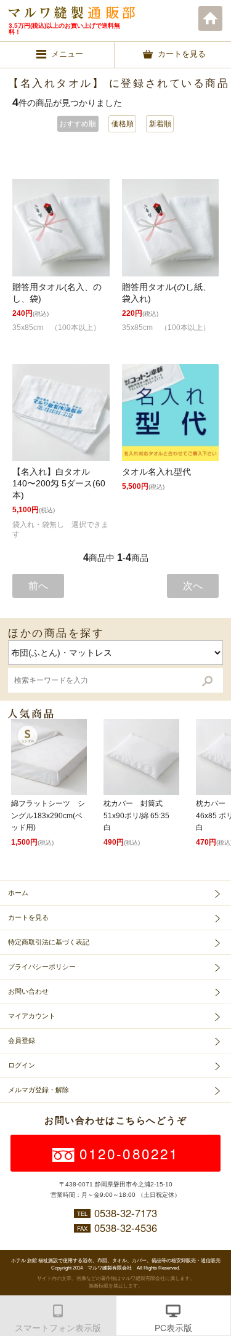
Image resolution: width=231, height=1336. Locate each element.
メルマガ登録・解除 (38, 1089)
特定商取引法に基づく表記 (48, 942)
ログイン (21, 1065)
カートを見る (28, 917)
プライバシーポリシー (42, 966)
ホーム (210, 18)
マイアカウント (31, 1016)
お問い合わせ (28, 991)
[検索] (207, 680)
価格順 (122, 123)
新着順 (160, 123)
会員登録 (21, 1040)
